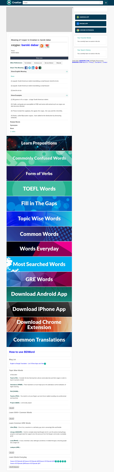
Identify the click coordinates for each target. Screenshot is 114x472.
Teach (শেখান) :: (14, 378)
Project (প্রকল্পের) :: (15, 403)
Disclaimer (98, 62)
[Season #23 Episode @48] (63, 462)
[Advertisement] (38, 19)
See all (11, 408)
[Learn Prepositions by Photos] (39, 150)
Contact (105, 62)
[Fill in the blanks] (39, 210)
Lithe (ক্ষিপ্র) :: (14, 427)
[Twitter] (30, 68)
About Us (85, 62)
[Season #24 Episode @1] (56, 462)
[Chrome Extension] (39, 331)
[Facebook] (26, 68)
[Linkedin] (33, 68)
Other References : (16, 63)
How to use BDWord (22, 351)
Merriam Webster (49, 63)
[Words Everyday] (39, 256)
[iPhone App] (39, 316)
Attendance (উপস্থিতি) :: (17, 384)
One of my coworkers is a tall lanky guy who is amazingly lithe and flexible (35, 427)
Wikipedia (58, 63)
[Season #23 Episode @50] (58, 462)
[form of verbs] (39, 180)
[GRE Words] (39, 286)
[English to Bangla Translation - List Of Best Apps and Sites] (45, 364)
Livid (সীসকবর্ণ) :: (15, 440)
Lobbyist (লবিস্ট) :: (15, 447)
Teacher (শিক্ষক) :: (15, 396)
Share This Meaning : (17, 67)
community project (21, 403)
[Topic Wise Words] (39, 225)
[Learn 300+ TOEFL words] (39, 195)
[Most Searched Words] (39, 271)
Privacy (91, 62)
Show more (39, 58)
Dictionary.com (38, 63)
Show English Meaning (39, 71)
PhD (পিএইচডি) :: (14, 391)
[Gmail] (37, 68)
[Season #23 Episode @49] (60, 462)
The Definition (27, 63)
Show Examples (39, 95)
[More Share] (40, 68)
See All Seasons (14, 467)
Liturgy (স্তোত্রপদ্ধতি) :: (16, 432)
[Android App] (39, 301)
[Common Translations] (39, 346)
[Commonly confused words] (39, 165)
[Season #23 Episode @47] (65, 462)
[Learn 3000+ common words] (39, 241)
